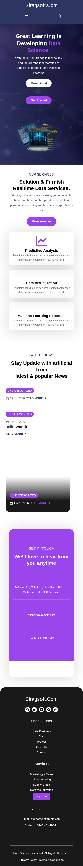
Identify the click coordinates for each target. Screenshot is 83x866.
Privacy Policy (28, 859)
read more (34, 398)
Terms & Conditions (51, 859)
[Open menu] (27, 16)
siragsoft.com (41, 5)
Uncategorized (20, 390)
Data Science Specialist (28, 853)
